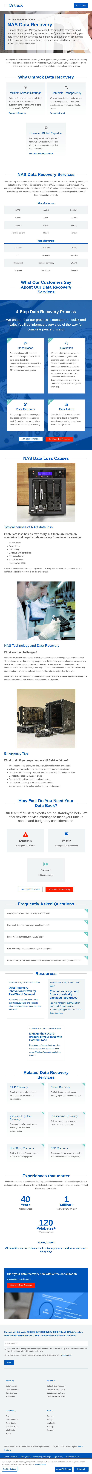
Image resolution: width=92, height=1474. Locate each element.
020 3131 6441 (80, 5)
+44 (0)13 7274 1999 (31, 439)
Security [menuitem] (50, 1427)
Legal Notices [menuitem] (58, 1457)
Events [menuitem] (8, 1433)
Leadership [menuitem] (51, 1423)
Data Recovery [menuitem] (12, 1386)
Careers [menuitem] (50, 1430)
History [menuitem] (49, 1420)
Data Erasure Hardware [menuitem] (56, 1396)
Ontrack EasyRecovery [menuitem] (56, 1386)
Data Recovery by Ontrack (41, 153)
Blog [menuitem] (7, 1416)
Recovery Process (17, 113)
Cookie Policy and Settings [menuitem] (42, 1457)
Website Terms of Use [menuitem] (11, 1457)
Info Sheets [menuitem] (10, 1430)
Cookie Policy (40, 1464)
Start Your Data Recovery (59, 439)
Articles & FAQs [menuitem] (12, 1427)
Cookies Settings (9, 1469)
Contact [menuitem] (50, 1416)
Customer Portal (57, 113)
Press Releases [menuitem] (12, 1420)
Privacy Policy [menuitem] (25, 1457)
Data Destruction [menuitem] (12, 1389)
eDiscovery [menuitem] (10, 1396)
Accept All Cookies (63, 1469)
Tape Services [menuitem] (11, 1393)
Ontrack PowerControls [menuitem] (56, 1389)
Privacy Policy (66, 1355)
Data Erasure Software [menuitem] (56, 1393)
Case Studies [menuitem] (11, 1423)
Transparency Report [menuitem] (72, 1457)
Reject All (81, 1469)
